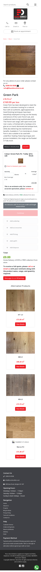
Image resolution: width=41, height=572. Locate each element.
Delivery (26, 147)
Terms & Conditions (9, 515)
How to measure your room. (16, 166)
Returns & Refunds (8, 529)
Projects (5, 508)
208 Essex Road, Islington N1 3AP (14, 484)
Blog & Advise (7, 510)
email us (6, 269)
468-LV (20, 357)
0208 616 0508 (9, 476)
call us (30, 266)
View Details (20, 324)
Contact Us (6, 517)
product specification (11, 147)
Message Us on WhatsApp (14, 278)
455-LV (20, 399)
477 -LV (20, 315)
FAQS (4, 534)
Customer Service (8, 524)
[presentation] (7, 441)
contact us (29, 189)
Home (5, 39)
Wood (10, 39)
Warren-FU (20, 447)
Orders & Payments (8, 527)
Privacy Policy (7, 513)
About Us (6, 506)
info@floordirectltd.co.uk (12, 480)
